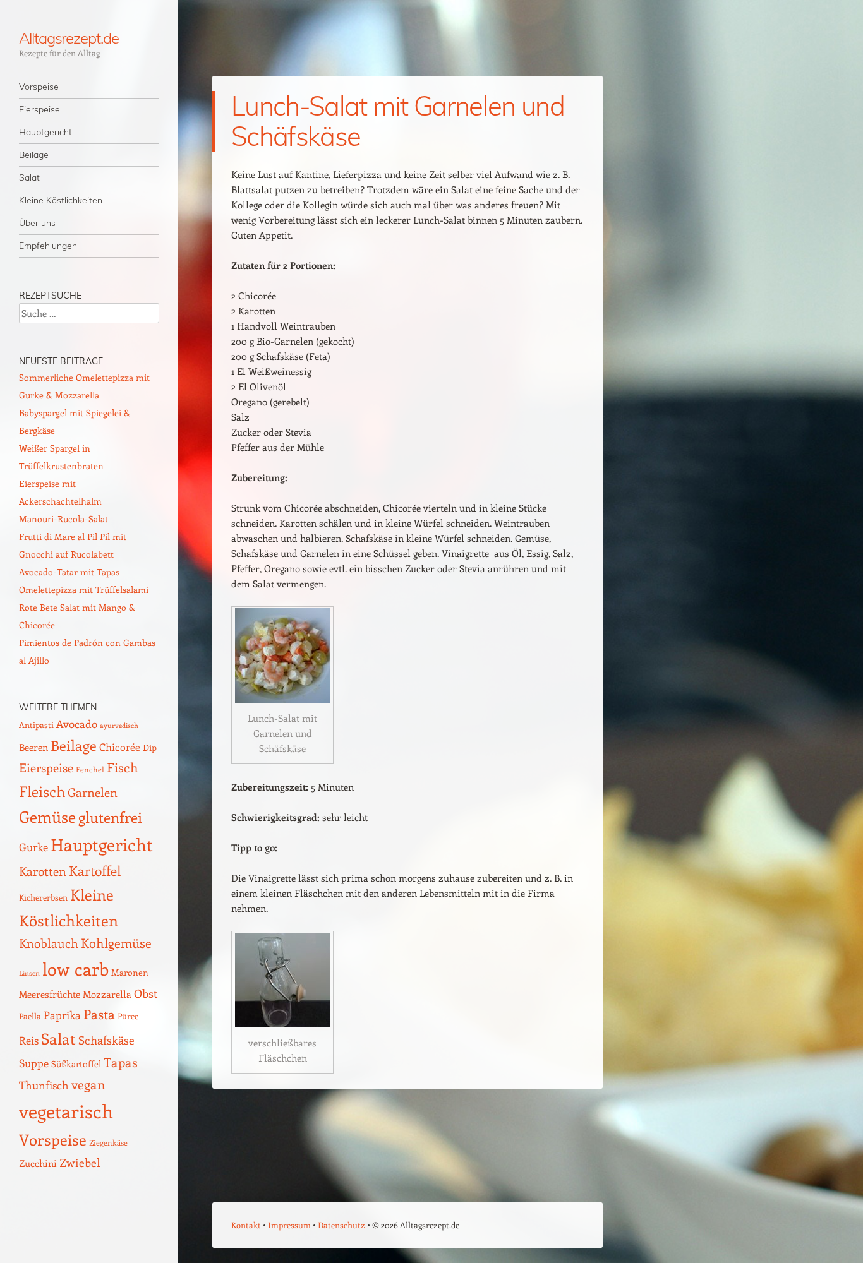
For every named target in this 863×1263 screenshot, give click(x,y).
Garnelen (93, 792)
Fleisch (42, 791)
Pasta (99, 1014)
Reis (29, 1040)
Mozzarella (107, 994)
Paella (30, 1015)
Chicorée (119, 746)
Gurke (33, 846)
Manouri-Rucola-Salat (63, 519)
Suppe (34, 1063)
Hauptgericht (45, 132)
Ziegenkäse (108, 1142)
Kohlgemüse (116, 943)
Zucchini (38, 1163)
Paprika (62, 1014)
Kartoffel (95, 870)
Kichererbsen (43, 897)
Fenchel (90, 769)
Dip (150, 747)
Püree (128, 1015)
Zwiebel (79, 1162)
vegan (88, 1084)
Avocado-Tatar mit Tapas (69, 572)
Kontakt (246, 1224)
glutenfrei (110, 817)
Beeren (33, 746)
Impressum (289, 1224)
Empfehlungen (48, 245)
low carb (75, 968)
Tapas (121, 1062)
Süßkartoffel (76, 1064)
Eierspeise (39, 109)
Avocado (76, 724)
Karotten (42, 871)
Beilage (34, 154)
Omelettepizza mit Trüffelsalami (83, 590)
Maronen (129, 972)
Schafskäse (106, 1040)
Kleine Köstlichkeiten (60, 200)
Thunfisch (44, 1085)
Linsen (29, 973)
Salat (29, 177)
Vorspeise (39, 86)
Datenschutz (341, 1224)
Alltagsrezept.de (69, 37)
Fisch (122, 767)
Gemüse (47, 816)
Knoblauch (48, 943)
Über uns (37, 223)
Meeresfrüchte (49, 993)
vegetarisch (66, 1110)
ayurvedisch (119, 725)
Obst (145, 993)
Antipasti (36, 724)
